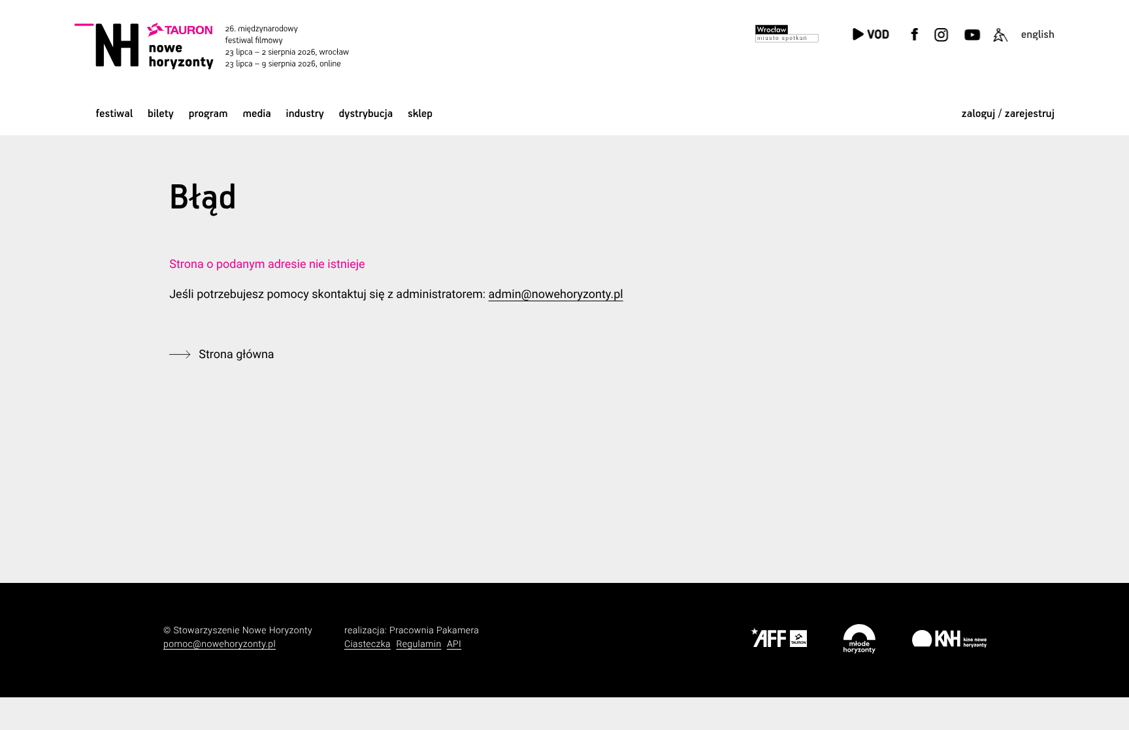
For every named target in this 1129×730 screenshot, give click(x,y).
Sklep (420, 114)
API (454, 644)
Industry (305, 114)
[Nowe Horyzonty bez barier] (1000, 42)
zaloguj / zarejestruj (1008, 114)
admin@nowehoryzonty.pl (556, 294)
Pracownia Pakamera (434, 630)
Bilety (161, 114)
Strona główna (236, 354)
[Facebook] (915, 42)
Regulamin (418, 644)
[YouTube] (970, 42)
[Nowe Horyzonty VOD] (871, 35)
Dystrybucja (366, 114)
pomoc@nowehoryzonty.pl (219, 644)
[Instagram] (941, 42)
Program (208, 114)
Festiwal (114, 114)
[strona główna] (229, 45)
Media (256, 114)
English (1038, 35)
